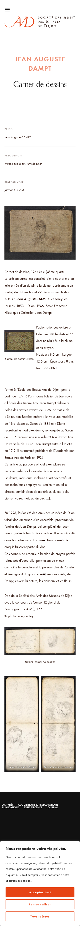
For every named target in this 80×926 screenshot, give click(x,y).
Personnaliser (40, 904)
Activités (8, 804)
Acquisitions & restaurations (38, 804)
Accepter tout (40, 892)
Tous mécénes (33, 807)
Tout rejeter (40, 916)
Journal (52, 807)
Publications (10, 807)
